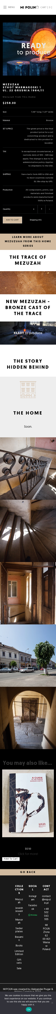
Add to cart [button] (11, 859)
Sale (19, 968)
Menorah (19, 921)
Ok (28, 1009)
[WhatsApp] (32, 915)
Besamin (19, 938)
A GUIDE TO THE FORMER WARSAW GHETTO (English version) (28, 842)
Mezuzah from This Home (19, 97)
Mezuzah (19, 901)
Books (19, 946)
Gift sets (19, 961)
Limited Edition (19, 953)
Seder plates (19, 930)
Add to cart (12, 220)
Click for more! (28, 854)
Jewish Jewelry (19, 911)
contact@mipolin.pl (46, 900)
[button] (28, 872)
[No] (52, 1002)
